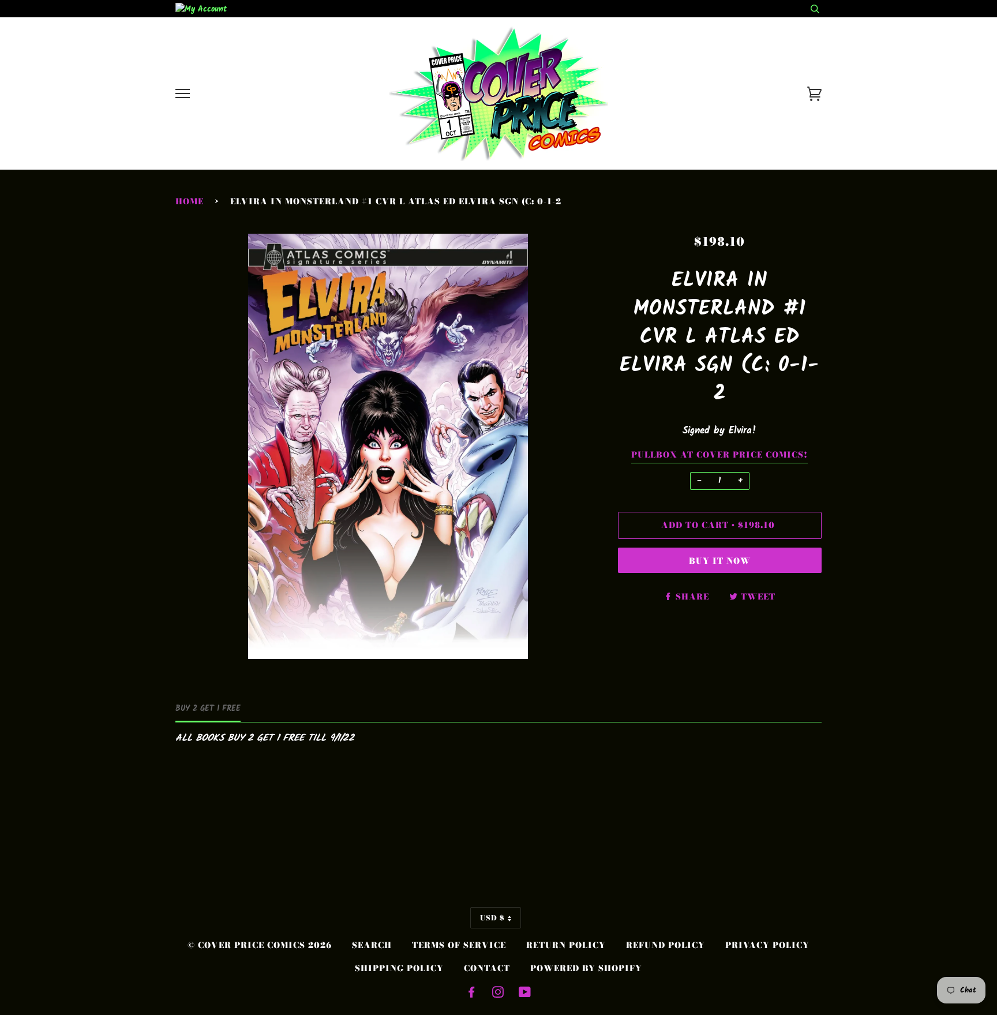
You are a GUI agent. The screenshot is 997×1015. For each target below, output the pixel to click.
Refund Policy (665, 945)
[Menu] (182, 94)
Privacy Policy (767, 945)
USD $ (492, 917)
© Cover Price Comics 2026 (260, 945)
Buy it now (720, 561)
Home (189, 201)
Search (372, 945)
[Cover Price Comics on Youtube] (525, 993)
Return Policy (566, 945)
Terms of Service (459, 945)
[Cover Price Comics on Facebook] (472, 993)
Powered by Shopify (586, 968)
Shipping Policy (399, 968)
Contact (487, 968)
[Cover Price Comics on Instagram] (498, 993)
